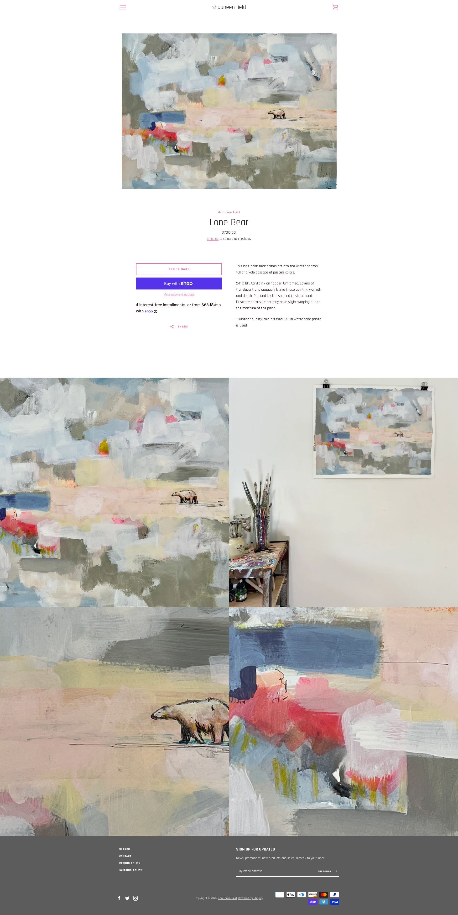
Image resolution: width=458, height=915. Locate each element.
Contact (125, 856)
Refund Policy (129, 863)
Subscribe (325, 871)
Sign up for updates (255, 849)
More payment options (179, 294)
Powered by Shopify (250, 898)
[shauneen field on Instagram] (135, 898)
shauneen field (229, 7)
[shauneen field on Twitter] (127, 898)
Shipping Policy (130, 870)
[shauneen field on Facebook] (119, 898)
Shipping (213, 239)
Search (124, 849)
